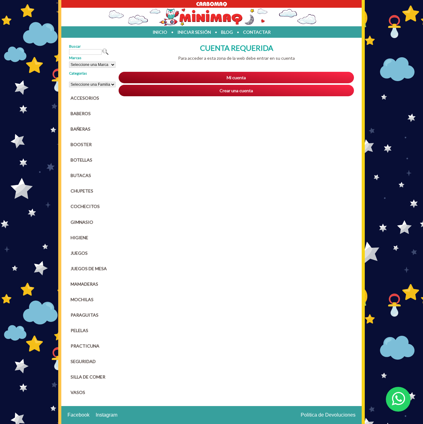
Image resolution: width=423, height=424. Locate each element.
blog (227, 32)
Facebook (78, 415)
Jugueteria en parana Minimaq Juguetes (211, 17)
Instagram (106, 415)
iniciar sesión (194, 32)
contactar (257, 32)
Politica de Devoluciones (328, 415)
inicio (160, 32)
